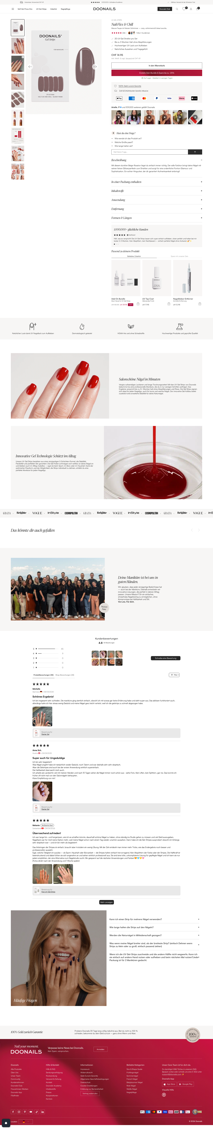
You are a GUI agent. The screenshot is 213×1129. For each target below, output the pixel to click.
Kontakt (49, 1082)
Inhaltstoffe (117, 191)
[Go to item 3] (111, 654)
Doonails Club (165, 9)
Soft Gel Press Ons (25, 9)
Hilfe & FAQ (50, 1069)
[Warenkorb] (197, 9)
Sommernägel (132, 1076)
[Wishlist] (184, 8)
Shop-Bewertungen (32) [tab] (64, 675)
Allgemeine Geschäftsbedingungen (94, 1079)
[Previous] (30, 67)
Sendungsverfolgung (54, 1072)
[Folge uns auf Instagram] (19, 1112)
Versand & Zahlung (53, 1079)
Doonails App (16, 1092)
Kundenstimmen (17, 1082)
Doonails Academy (53, 1086)
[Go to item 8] (119, 662)
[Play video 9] (134, 117)
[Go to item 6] (103, 662)
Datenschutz (85, 1082)
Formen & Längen (121, 218)
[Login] (190, 8)
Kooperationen (52, 1095)
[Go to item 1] (95, 654)
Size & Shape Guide (134, 1069)
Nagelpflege (65, 9)
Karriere (49, 1099)
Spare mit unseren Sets (179, 256)
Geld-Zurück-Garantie (89, 1076)
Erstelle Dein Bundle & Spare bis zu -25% (156, 73)
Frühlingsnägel (132, 1072)
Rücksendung (51, 1076)
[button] (116, 33)
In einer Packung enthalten (126, 182)
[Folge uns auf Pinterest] (25, 1112)
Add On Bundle (118, 299)
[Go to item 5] (95, 662)
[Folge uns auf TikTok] (37, 1112)
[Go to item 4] (119, 654)
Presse (48, 1092)
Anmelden (100, 1049)
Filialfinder (15, 1095)
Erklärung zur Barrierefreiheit (91, 1089)
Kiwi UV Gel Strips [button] (48, 892)
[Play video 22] (180, 117)
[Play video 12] (149, 117)
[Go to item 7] (111, 662)
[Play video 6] (118, 117)
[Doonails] (104, 8)
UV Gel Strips (41, 9)
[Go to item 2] (103, 654)
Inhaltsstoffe (51, 1089)
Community (15, 1079)
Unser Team (15, 1076)
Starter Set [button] (45, 734)
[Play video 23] (195, 117)
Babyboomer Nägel (134, 1082)
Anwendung (118, 200)
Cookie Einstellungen (88, 1086)
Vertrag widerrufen (90, 1093)
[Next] (95, 67)
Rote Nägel (131, 1086)
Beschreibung (118, 160)
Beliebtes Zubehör (134, 256)
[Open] (6, 1123)
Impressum (85, 1069)
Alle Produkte (16, 1069)
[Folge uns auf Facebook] (13, 1112)
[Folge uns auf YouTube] (31, 1112)
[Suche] (177, 8)
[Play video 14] (164, 117)
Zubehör (53, 9)
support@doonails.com (171, 1074)
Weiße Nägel (132, 1089)
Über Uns (14, 1072)
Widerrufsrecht (86, 1072)
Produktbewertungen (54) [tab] (43, 675)
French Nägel (132, 1079)
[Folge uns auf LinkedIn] (43, 1112)
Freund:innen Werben (19, 1089)
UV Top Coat (148, 299)
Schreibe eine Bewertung (165, 658)
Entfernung (117, 209)
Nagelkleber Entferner (183, 299)
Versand (129, 58)
